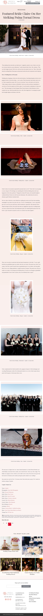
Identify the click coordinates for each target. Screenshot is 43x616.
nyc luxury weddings (36, 516)
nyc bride (30, 516)
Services (30, 596)
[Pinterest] (10, 600)
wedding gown (32, 517)
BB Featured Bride (6, 515)
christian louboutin (11, 516)
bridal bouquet (16, 515)
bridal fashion (21, 515)
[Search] (39, 1)
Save (10, 523)
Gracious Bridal (8, 508)
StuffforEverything (16, 508)
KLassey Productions (9, 492)
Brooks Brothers (11, 500)
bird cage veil (12, 515)
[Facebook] (6, 600)
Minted (8, 506)
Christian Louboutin (12, 498)
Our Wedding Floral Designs (34, 592)
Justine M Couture (11, 496)
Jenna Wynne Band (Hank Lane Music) (13, 510)
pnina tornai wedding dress (9, 517)
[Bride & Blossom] (8, 594)
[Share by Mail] (12, 523)
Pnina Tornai (10, 494)
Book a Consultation (32, 601)
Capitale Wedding (4, 516)
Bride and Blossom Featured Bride (29, 515)
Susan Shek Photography (13, 490)
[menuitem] (18, 1)
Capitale (6, 488)
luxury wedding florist (18, 516)
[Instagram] (8, 600)
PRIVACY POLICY (20, 614)
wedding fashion (26, 517)
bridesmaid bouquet (38, 515)
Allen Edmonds (12, 502)
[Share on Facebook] (3, 523)
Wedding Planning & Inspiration (34, 598)
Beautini (10, 504)
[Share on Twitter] (6, 523)
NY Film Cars (10, 512)
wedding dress (22, 517)
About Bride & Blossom (33, 594)
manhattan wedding (25, 516)
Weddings (21, 9)
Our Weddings (31, 599)
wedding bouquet (16, 517)
